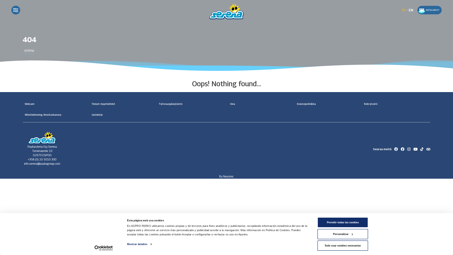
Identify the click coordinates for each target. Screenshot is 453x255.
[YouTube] (415, 149)
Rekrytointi (370, 103)
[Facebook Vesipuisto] (403, 149)
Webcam (29, 103)
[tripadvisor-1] (428, 149)
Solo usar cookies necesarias (343, 245)
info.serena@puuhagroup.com (42, 163)
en (411, 10)
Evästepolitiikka (306, 103)
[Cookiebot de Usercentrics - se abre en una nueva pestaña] (103, 248)
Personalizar (341, 234)
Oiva (232, 103)
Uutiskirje (97, 114)
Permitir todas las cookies (343, 222)
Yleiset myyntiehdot (103, 103)
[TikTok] (421, 149)
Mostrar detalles (137, 244)
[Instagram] (409, 149)
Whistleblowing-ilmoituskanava (43, 114)
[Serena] (226, 10)
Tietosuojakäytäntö (170, 103)
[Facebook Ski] (396, 149)
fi (403, 10)
